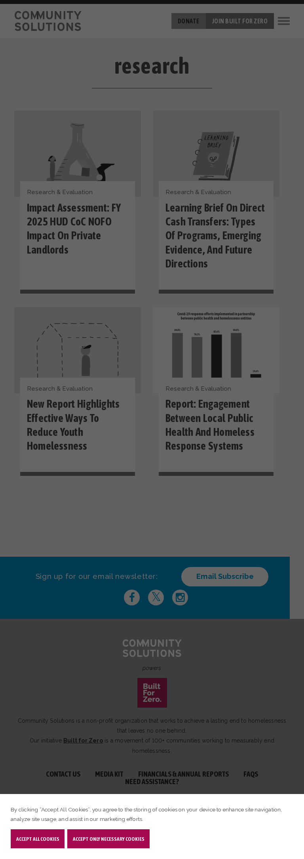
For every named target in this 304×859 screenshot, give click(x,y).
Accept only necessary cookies (108, 839)
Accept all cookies (37, 839)
